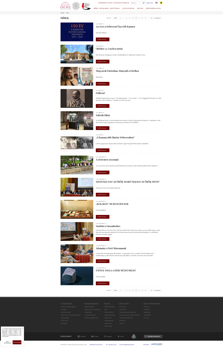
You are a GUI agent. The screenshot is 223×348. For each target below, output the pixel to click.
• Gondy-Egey (122, 306)
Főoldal (62, 13)
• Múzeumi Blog (108, 326)
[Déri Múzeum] (66, 6)
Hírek (96, 8)
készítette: (146, 344)
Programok (104, 8)
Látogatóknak (128, 8)
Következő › (158, 18)
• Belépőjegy (64, 323)
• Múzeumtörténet (109, 312)
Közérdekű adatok (106, 3)
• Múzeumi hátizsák (65, 312)
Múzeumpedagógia (153, 8)
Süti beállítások (7, 342)
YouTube (96, 336)
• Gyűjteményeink (108, 320)
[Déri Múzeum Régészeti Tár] (76, 6)
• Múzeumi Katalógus (109, 306)
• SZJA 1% (146, 318)
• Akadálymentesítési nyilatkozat (127, 312)
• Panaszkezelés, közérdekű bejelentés (129, 315)
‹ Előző (115, 18)
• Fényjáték (63, 309)
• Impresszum (122, 309)
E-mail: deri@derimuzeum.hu (126, 344)
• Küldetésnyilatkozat (109, 315)
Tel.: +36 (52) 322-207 (111, 344)
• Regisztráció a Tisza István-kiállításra (70, 315)
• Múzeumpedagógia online (91, 318)
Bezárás (21, 329)
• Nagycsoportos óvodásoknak (92, 309)
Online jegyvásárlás (121, 3)
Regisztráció (149, 3)
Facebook (83, 336)
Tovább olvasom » (102, 39)
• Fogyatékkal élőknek (90, 315)
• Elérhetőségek (65, 318)
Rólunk (140, 8)
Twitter (122, 336)
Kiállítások (115, 8)
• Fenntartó (146, 306)
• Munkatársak (107, 318)
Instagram (109, 336)
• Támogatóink (147, 315)
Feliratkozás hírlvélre (154, 336)
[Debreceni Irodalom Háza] (86, 6)
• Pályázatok (146, 309)
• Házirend (121, 323)
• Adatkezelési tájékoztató (126, 318)
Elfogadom (17, 342)
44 (151, 18)
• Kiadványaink (108, 323)
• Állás (105, 309)
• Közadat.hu (122, 320)
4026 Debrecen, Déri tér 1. (96, 344)
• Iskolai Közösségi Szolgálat (68, 306)
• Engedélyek (146, 312)
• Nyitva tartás (64, 320)
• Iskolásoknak (88, 312)
